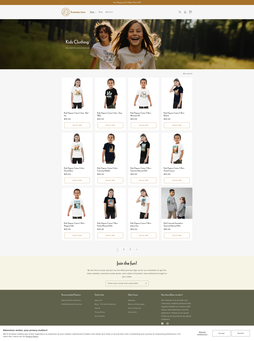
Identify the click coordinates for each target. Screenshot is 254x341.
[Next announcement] (192, 2)
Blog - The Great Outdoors (105, 304)
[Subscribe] (145, 283)
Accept (221, 333)
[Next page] (136, 249)
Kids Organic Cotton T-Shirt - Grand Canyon (174, 169)
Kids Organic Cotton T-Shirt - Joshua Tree (141, 224)
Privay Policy (100, 312)
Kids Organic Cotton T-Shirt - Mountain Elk (141, 114)
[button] (93, 12)
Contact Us (132, 312)
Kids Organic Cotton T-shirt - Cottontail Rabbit (107, 169)
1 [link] (117, 249)
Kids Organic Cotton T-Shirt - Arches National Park (108, 224)
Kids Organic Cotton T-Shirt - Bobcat (174, 114)
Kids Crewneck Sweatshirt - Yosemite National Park (174, 224)
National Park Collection (71, 300)
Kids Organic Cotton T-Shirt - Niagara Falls (74, 224)
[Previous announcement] (62, 2)
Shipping (131, 300)
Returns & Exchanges (136, 304)
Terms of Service (134, 308)
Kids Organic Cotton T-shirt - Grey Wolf (109, 114)
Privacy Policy (32, 336)
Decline (241, 333)
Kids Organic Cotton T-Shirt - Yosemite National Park (141, 169)
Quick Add (77, 125)
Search (97, 308)
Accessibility (100, 316)
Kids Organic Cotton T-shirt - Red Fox (76, 114)
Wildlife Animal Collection (72, 304)
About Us (98, 300)
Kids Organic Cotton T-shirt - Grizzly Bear (74, 169)
